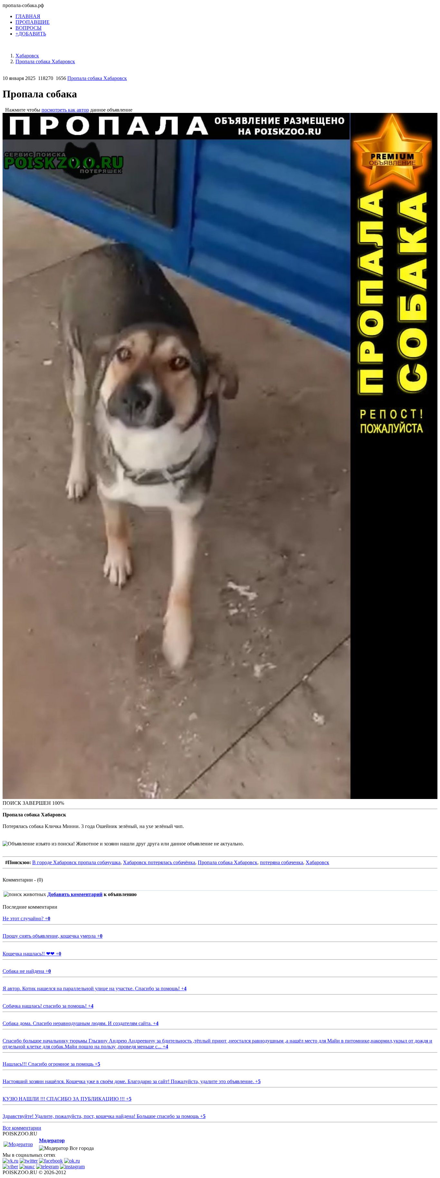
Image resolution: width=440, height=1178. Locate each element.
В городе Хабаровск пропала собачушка (76, 862)
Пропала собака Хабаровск (97, 78)
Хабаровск (317, 862)
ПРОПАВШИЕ (32, 22)
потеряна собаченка (281, 862)
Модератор (52, 1140)
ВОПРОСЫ (28, 28)
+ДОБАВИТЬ (30, 33)
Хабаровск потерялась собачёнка (159, 862)
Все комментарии (22, 1128)
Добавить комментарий (74, 894)
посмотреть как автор (65, 110)
